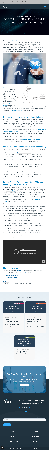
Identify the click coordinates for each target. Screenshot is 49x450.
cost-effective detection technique (30, 139)
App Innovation (35, 436)
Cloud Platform (36, 433)
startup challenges (11, 191)
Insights (24, 2)
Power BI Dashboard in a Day (12, 275)
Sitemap (31, 448)
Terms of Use (26, 448)
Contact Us (24, 407)
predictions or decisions (17, 110)
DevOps (35, 441)
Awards (13, 433)
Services (19, 2)
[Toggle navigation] (44, 6)
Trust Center (36, 448)
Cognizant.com (6, 2)
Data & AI (35, 431)
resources (19, 270)
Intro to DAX (8, 279)
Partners (13, 436)
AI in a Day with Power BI (11, 277)
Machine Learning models (24, 153)
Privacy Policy (13, 441)
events (24, 272)
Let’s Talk (24, 385)
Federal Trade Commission (19, 40)
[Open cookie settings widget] (2, 447)
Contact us (6, 282)
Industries (14, 2)
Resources (35, 439)
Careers (13, 439)
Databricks (37, 234)
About (13, 431)
